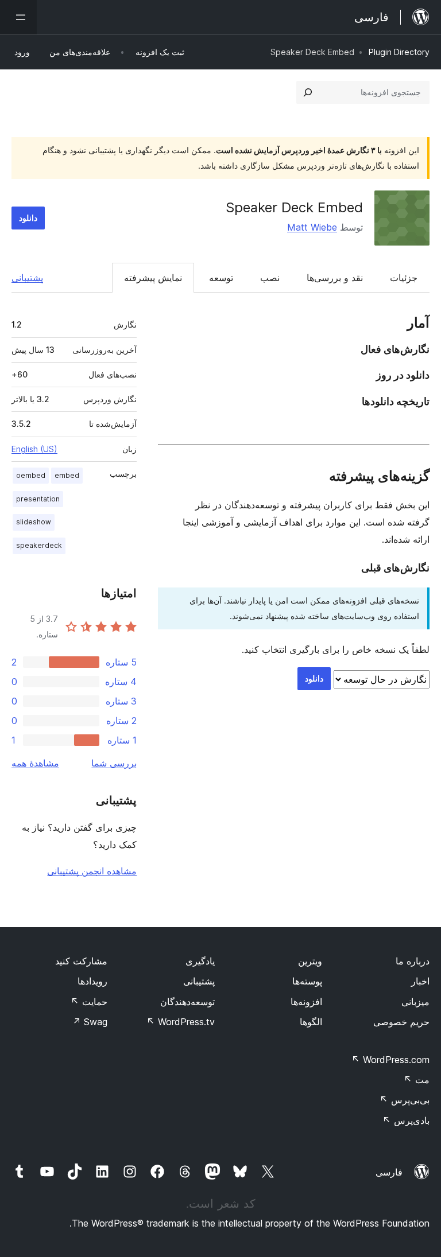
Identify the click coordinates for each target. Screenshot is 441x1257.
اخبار (420, 981)
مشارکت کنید (81, 961)
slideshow (33, 521)
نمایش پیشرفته (153, 277)
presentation (38, 499)
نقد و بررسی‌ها (335, 277)
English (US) (34, 449)
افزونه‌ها (306, 1001)
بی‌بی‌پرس (405, 1100)
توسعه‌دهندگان (187, 1001)
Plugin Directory (399, 52)
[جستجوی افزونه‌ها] (307, 92)
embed (67, 475)
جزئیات (403, 277)
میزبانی (415, 1001)
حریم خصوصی (401, 1022)
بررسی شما (114, 763)
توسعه (221, 277)
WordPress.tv (180, 1022)
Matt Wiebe (312, 227)
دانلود (28, 218)
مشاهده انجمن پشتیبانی (92, 871)
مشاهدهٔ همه (35, 763)
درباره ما (413, 961)
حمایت (89, 1001)
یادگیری (200, 961)
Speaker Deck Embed (294, 207)
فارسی (389, 1172)
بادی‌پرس (406, 1120)
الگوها (311, 1022)
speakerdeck (39, 545)
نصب (270, 277)
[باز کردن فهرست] (18, 17)
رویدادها (92, 981)
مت (417, 1079)
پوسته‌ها (307, 981)
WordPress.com (390, 1059)
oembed (30, 475)
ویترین (310, 961)
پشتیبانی (27, 277)
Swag (89, 1022)
